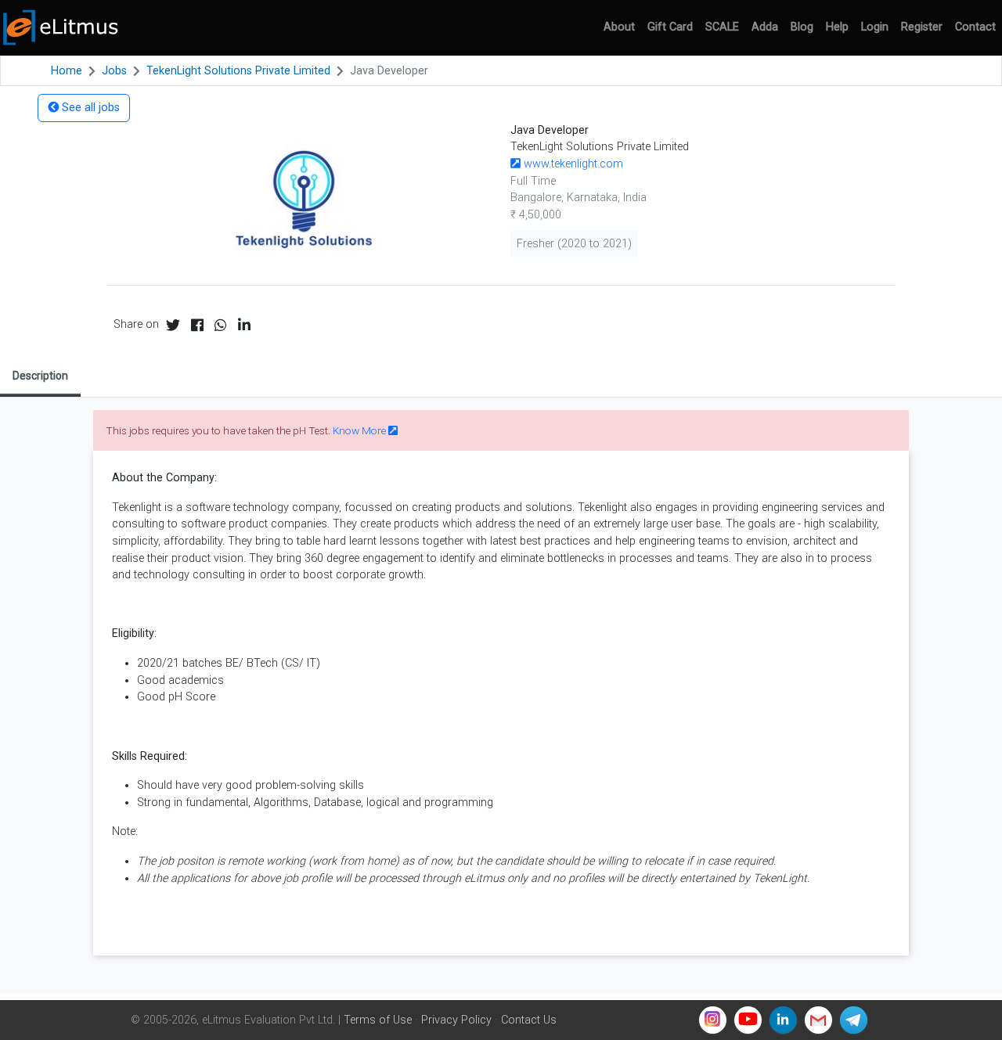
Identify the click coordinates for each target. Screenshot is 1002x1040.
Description (40, 375)
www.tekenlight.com (572, 164)
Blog (802, 27)
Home (66, 70)
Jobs (114, 70)
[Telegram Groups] (853, 1020)
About (619, 27)
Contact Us (529, 1020)
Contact (975, 27)
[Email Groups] (818, 1020)
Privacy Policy (456, 1020)
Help (837, 27)
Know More (360, 430)
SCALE (722, 27)
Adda (765, 27)
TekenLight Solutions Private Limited (238, 70)
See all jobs (89, 107)
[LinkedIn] (783, 1020)
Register (922, 27)
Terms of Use (378, 1020)
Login (874, 27)
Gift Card (670, 27)
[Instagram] (712, 1020)
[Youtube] (748, 1020)
